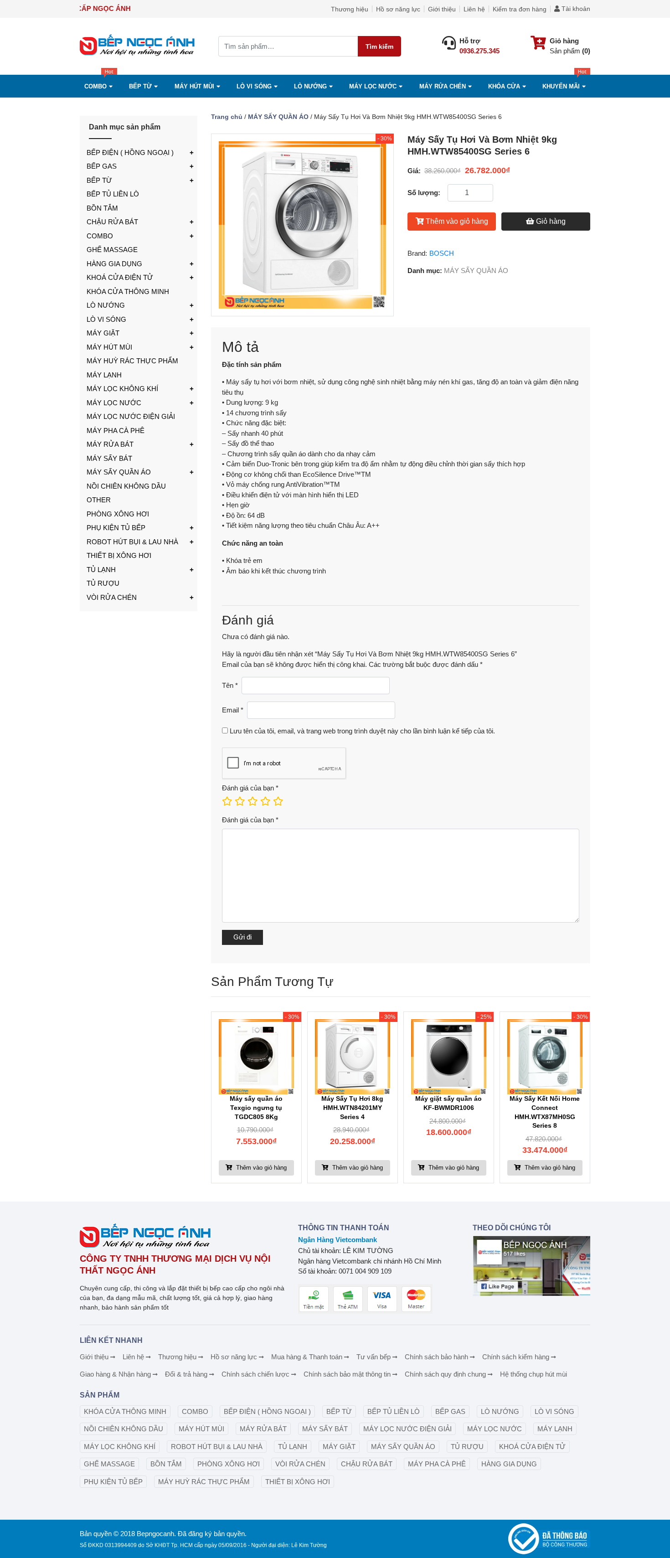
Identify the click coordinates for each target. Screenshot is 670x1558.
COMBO (95, 86)
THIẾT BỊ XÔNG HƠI (119, 555)
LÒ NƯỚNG (106, 305)
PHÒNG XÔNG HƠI (118, 514)
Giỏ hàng (551, 221)
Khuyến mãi (561, 86)
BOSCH (441, 253)
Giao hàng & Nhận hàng (115, 1374)
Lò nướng (310, 86)
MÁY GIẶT (103, 333)
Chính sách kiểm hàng (515, 1357)
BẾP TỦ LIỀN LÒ (113, 194)
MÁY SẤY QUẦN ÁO (119, 472)
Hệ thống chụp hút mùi (533, 1374)
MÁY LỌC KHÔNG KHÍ (122, 388)
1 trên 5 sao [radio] (226, 801)
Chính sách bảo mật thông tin (347, 1374)
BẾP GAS (102, 166)
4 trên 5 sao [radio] (264, 801)
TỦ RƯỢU (103, 583)
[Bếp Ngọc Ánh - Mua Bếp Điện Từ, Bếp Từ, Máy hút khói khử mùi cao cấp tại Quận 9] (138, 46)
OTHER (99, 500)
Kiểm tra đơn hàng (519, 9)
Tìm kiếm (379, 46)
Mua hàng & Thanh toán (306, 1357)
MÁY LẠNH (104, 375)
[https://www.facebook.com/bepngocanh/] (531, 1266)
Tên (230, 685)
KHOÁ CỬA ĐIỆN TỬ (120, 277)
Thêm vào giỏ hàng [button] (260, 1167)
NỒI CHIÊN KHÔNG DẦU (126, 486)
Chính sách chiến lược (255, 1374)
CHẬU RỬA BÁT (112, 222)
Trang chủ (226, 116)
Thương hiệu (349, 9)
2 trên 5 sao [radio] (239, 801)
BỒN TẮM (102, 208)
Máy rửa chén (442, 86)
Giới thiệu (442, 9)
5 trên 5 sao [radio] (277, 801)
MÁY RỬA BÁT (110, 444)
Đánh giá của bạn (250, 788)
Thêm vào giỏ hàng (457, 221)
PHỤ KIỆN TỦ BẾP (116, 527)
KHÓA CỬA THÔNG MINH (128, 291)
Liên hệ (474, 9)
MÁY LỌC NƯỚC (373, 86)
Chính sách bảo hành (436, 1357)
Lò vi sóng (254, 86)
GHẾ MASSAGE (112, 249)
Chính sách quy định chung (445, 1374)
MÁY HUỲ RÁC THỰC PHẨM (132, 361)
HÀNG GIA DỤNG (114, 264)
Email (232, 710)
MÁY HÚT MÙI (194, 86)
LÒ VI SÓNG (106, 319)
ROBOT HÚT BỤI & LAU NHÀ (132, 542)
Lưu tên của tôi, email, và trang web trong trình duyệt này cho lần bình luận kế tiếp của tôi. (362, 731)
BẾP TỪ (99, 180)
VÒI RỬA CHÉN (112, 597)
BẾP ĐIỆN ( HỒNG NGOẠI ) (130, 152)
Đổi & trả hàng (186, 1374)
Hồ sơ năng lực (398, 9)
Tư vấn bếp (373, 1357)
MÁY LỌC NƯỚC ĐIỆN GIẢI (131, 416)
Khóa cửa (504, 86)
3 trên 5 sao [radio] (252, 801)
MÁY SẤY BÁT (109, 458)
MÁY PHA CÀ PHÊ (115, 430)
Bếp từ (140, 86)
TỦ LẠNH (101, 569)
